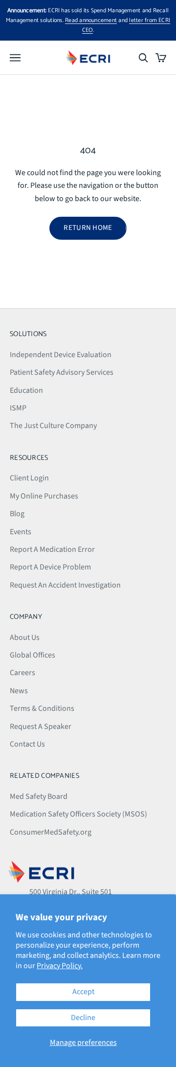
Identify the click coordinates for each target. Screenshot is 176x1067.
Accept (83, 991)
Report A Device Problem (50, 567)
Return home (88, 228)
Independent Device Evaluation (60, 354)
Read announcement (91, 20)
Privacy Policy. (60, 965)
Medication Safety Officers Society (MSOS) (78, 814)
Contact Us (27, 744)
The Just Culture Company (53, 425)
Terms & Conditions (42, 708)
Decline (83, 1017)
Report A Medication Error (52, 549)
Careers (22, 672)
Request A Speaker (40, 726)
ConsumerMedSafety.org (50, 832)
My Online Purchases (44, 496)
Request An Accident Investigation (65, 585)
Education (26, 390)
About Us (25, 637)
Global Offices (32, 655)
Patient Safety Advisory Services (61, 372)
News (19, 690)
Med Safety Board (38, 796)
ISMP (18, 408)
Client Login (29, 478)
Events (20, 531)
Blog (17, 513)
